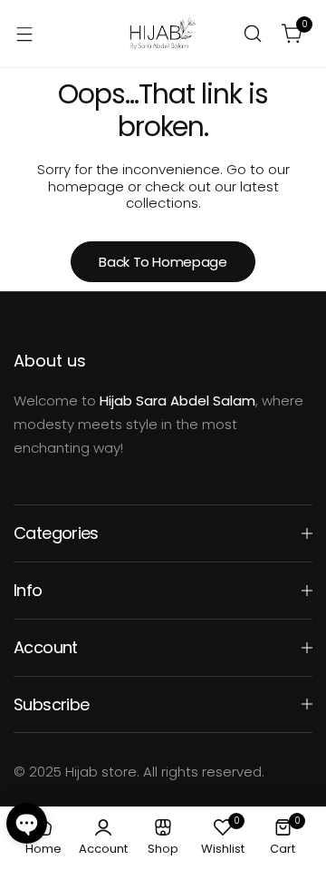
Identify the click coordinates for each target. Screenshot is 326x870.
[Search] (253, 34)
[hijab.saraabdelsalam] (163, 33)
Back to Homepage (162, 261)
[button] (26, 823)
